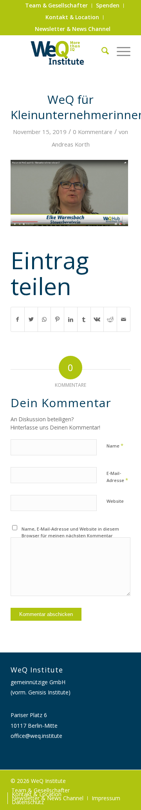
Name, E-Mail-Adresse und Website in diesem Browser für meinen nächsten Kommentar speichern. (70, 535)
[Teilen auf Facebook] (17, 319)
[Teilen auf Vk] (97, 319)
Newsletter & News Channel (72, 29)
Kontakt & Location (72, 17)
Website (115, 501)
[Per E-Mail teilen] (123, 319)
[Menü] (119, 50)
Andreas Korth (71, 144)
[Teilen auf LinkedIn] (70, 319)
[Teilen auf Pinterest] (57, 319)
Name (115, 445)
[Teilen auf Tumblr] (84, 319)
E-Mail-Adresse (117, 477)
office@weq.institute (36, 735)
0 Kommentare (92, 132)
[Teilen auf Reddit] (110, 319)
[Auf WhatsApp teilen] (44, 319)
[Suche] (101, 50)
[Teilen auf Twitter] (31, 319)
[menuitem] (56, 6)
